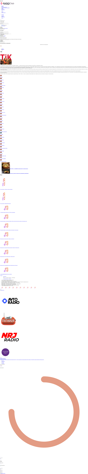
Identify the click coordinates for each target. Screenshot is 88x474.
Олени (2, 90)
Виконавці (3, 49)
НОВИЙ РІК (2, 145)
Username (2, 14)
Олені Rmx (2, 87)
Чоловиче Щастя (3, 85)
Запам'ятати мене (4, 25)
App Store (3, 362)
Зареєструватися (4, 12)
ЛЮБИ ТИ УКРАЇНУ (3, 161)
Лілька (2, 153)
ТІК (0, 82)
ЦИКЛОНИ (2, 137)
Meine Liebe (2, 82)
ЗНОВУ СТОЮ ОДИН (4, 131)
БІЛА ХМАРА (3, 142)
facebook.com (3, 361)
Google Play (3, 363)
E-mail (1, 32)
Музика (2, 6)
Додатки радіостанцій (2, 358)
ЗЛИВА (2, 134)
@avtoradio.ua (4, 276)
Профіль (3, 16)
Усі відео (1, 275)
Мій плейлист (3, 9)
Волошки (2, 123)
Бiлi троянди (2, 98)
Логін (1, 31)
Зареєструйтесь (6, 28)
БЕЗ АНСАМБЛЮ (3, 158)
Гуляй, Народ (2, 101)
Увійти (2, 8)
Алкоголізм (2, 109)
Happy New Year (3, 112)
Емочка (2, 120)
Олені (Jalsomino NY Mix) (4, 148)
